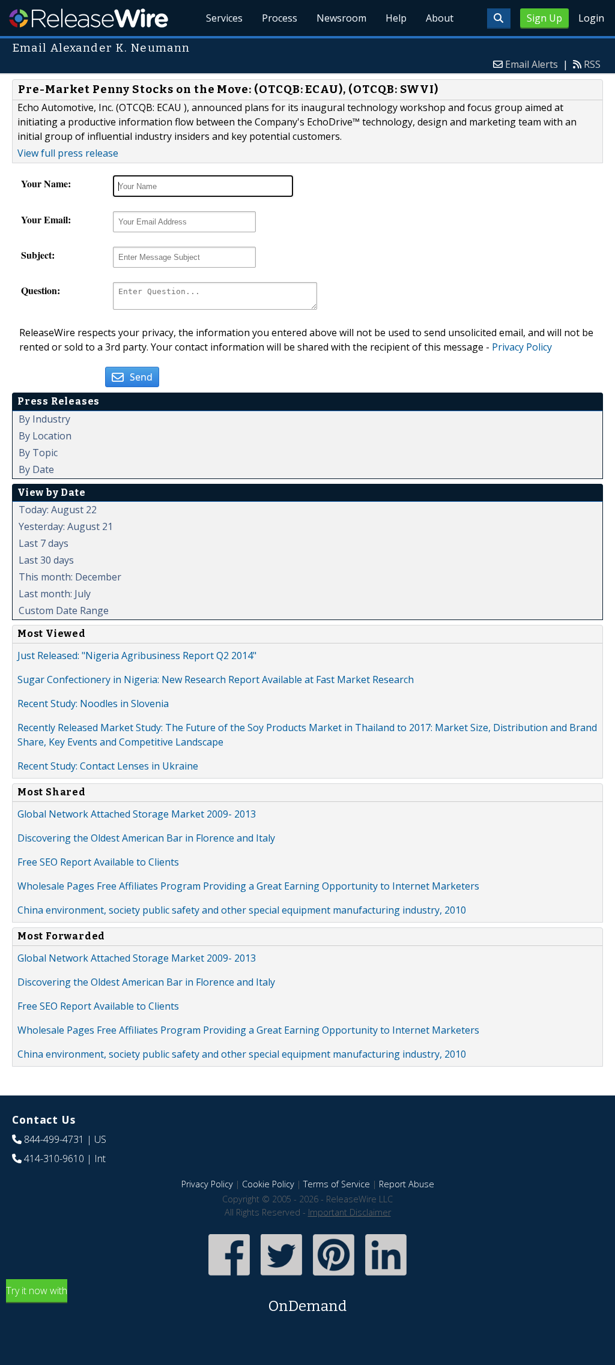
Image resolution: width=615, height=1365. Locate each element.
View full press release (67, 153)
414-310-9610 (54, 1158)
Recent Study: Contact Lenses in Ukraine (107, 766)
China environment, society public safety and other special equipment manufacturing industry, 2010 (241, 910)
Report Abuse (406, 1184)
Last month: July (55, 593)
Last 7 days (43, 543)
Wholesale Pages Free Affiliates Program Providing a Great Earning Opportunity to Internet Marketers (248, 886)
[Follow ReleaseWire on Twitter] (281, 1276)
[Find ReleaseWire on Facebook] (229, 1276)
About (439, 18)
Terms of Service (336, 1184)
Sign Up (544, 18)
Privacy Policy (522, 347)
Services (224, 18)
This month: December (70, 576)
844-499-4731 (54, 1139)
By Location (45, 435)
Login (591, 18)
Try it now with (176, 1299)
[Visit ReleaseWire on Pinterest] (334, 1276)
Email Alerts (531, 64)
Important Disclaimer (349, 1212)
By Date (36, 469)
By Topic (38, 452)
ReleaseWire (88, 18)
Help (396, 18)
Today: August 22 (58, 509)
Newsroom (341, 18)
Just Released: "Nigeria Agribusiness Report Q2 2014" (136, 655)
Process (279, 18)
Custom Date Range (64, 610)
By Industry (44, 419)
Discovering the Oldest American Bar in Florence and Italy (146, 838)
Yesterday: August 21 (66, 526)
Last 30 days (46, 560)
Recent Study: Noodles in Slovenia (93, 703)
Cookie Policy (268, 1184)
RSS (592, 64)
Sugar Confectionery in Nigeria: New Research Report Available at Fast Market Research (215, 679)
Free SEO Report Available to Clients (98, 862)
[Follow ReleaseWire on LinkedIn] (386, 1276)
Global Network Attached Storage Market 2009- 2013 (136, 814)
